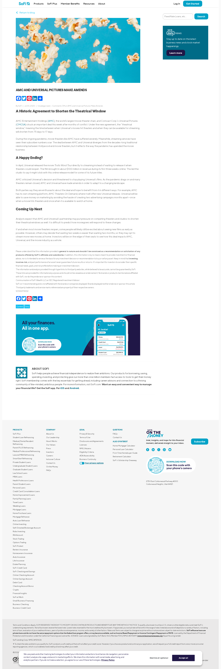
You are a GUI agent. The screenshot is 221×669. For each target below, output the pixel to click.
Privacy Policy (108, 660)
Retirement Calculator (122, 456)
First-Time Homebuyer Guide (125, 453)
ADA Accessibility (87, 455)
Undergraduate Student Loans (25, 466)
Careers (49, 455)
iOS (62, 388)
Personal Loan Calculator (123, 449)
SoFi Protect (18, 546)
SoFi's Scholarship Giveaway (125, 460)
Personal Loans (19, 488)
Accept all (183, 658)
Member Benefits (70, 3)
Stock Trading (18, 539)
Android (74, 388)
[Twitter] (158, 449)
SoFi (20, 106)
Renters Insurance (20, 549)
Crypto (16, 590)
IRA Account (18, 535)
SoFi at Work (18, 597)
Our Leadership (52, 437)
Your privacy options (94, 463)
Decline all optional (159, 658)
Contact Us (50, 463)
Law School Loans (20, 473)
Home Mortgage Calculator (124, 446)
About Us (50, 434)
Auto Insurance (19, 557)
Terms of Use (85, 437)
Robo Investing (19, 531)
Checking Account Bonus (23, 586)
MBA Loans (17, 477)
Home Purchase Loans (22, 513)
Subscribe (199, 441)
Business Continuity (88, 459)
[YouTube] (169, 449)
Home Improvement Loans (24, 495)
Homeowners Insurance (22, 553)
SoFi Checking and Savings (24, 571)
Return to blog (27, 12)
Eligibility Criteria (87, 452)
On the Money (52, 466)
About (101, 3)
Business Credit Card (22, 608)
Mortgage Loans (19, 509)
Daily (27, 306)
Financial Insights (20, 593)
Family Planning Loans (22, 499)
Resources (89, 3)
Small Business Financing (23, 601)
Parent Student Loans (22, 484)
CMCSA (21, 124)
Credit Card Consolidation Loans (26, 491)
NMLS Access (85, 448)
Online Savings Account (22, 579)
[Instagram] (164, 449)
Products (39, 3)
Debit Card (17, 582)
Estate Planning (19, 564)
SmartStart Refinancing (22, 458)
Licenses (83, 445)
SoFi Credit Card (20, 568)
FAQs (48, 470)
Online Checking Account (23, 575)
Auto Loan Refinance (21, 520)
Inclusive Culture (53, 459)
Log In (176, 3)
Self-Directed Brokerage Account (27, 528)
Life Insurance (18, 560)
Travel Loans (18, 502)
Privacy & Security (87, 434)
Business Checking (21, 604)
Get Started (192, 3)
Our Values (50, 445)
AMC (51, 120)
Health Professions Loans (23, 480)
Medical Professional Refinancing (26, 451)
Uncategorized (44, 106)
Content (20, 306)
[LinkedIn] (153, 449)
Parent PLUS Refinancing (23, 448)
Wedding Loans (19, 506)
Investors (50, 452)
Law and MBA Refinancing (23, 455)
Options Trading (19, 542)
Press (48, 448)
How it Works (51, 441)
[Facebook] (147, 449)
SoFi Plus (52, 3)
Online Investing (19, 524)
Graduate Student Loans (23, 469)
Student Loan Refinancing (23, 437)
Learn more (175, 52)
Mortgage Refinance (21, 517)
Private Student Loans (22, 462)
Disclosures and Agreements (92, 441)
